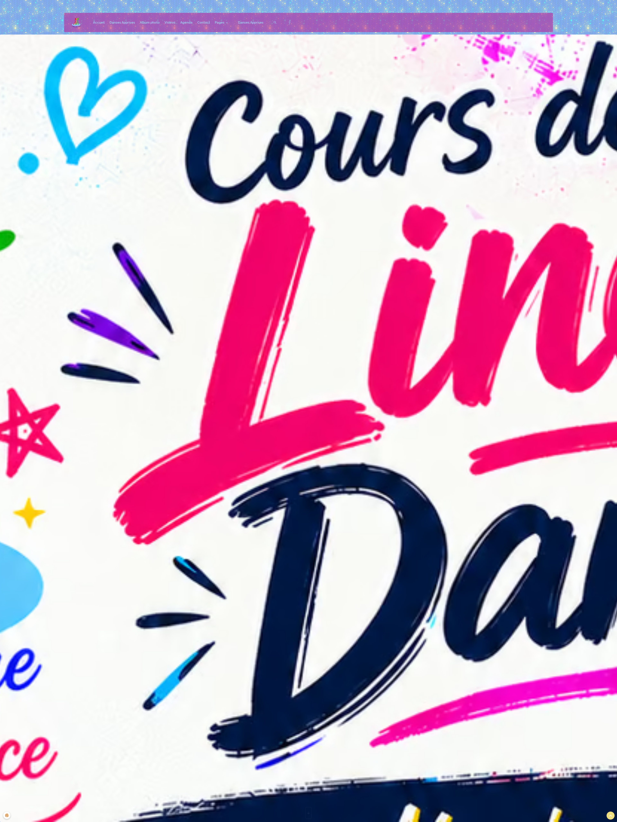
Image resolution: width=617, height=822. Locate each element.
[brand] (77, 22)
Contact (203, 22)
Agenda (186, 22)
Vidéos (170, 22)
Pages (220, 22)
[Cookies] (6, 815)
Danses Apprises (122, 22)
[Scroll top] (611, 816)
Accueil (99, 22)
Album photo (150, 22)
